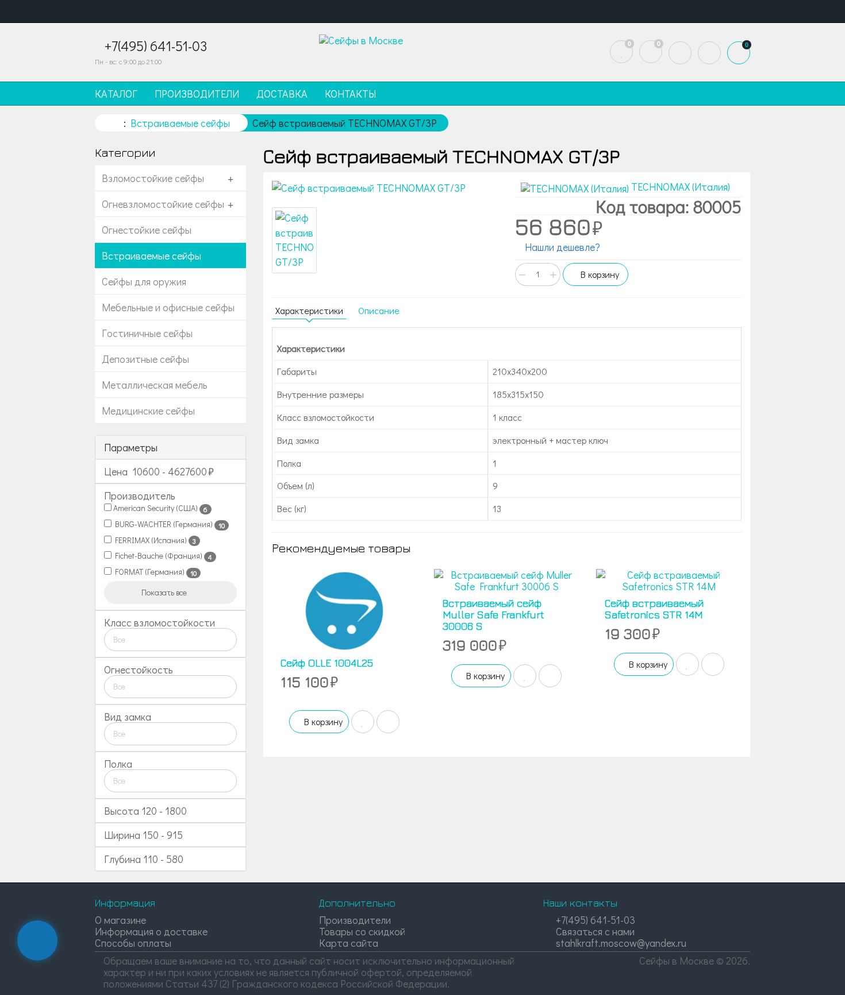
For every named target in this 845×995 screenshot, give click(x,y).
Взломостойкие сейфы (153, 178)
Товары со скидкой (362, 931)
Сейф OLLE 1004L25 (327, 663)
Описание (379, 310)
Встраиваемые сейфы (151, 255)
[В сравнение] (388, 721)
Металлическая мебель (155, 385)
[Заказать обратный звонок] (37, 940)
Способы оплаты (133, 943)
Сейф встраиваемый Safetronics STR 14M (654, 609)
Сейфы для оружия (144, 281)
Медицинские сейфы (148, 410)
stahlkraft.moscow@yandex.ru (620, 943)
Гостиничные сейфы (147, 333)
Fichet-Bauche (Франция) (162, 556)
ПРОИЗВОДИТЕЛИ (197, 93)
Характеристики (309, 310)
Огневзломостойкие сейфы (163, 204)
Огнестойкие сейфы (146, 230)
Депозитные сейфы (145, 359)
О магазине (120, 920)
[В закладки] (362, 721)
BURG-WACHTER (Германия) (168, 524)
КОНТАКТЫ (350, 93)
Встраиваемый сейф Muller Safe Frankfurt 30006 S (493, 614)
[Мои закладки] (621, 51)
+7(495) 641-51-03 (594, 920)
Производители (355, 920)
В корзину (598, 274)
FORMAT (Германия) (154, 572)
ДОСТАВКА (282, 93)
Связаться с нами (594, 931)
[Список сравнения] (650, 51)
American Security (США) (160, 508)
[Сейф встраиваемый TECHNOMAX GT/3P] (385, 188)
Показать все (165, 592)
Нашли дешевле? (561, 247)
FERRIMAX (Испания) (154, 540)
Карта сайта (348, 943)
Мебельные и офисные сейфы (168, 307)
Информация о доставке (151, 931)
